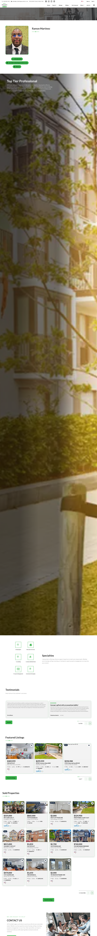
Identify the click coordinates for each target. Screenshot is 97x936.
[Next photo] (32, 751)
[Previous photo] (8, 751)
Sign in (93, 1)
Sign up (88, 1)
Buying (60, 5)
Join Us (88, 5)
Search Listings (11, 778)
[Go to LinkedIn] (54, 1)
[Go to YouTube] (51, 1)
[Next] (90, 723)
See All (9, 722)
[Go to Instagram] (48, 1)
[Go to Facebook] (46, 1)
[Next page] (92, 892)
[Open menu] (94, 5)
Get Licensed (75, 5)
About (81, 5)
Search (54, 5)
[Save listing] (31, 745)
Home (48, 5)
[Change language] (82, 1)
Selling (67, 5)
